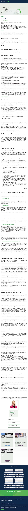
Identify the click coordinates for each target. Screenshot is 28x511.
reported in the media (7, 231)
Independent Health (20, 476)
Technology (10, 487)
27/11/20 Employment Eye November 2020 (13, 422)
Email (5, 18)
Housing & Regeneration (10, 476)
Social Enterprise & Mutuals (20, 485)
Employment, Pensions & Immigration (20, 487)
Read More (7, 445)
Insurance (20, 478)
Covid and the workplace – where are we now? (9, 38)
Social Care (10, 485)
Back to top (25, 188)
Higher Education (20, 474)
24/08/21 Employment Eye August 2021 (13, 425)
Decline (6, 509)
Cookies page (11, 500)
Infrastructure (10, 478)
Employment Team (21, 398)
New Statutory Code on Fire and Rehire (8, 32)
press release (10, 237)
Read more (2, 30)
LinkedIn (3, 18)
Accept (2, 509)
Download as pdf (5, 20)
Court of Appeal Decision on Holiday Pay (8, 25)
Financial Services (10, 474)
